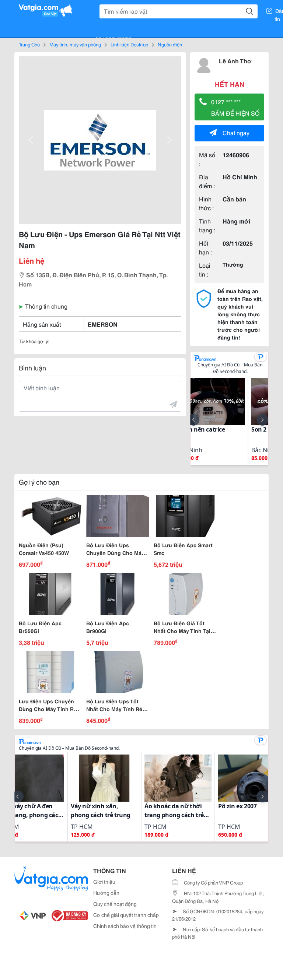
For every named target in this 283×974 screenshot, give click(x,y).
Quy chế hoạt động (115, 903)
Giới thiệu (104, 881)
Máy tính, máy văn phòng (75, 44)
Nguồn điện (170, 44)
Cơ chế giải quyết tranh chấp (126, 914)
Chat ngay (236, 132)
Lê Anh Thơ (235, 60)
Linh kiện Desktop (129, 44)
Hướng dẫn (106, 892)
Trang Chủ (29, 44)
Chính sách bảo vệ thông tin (125, 925)
